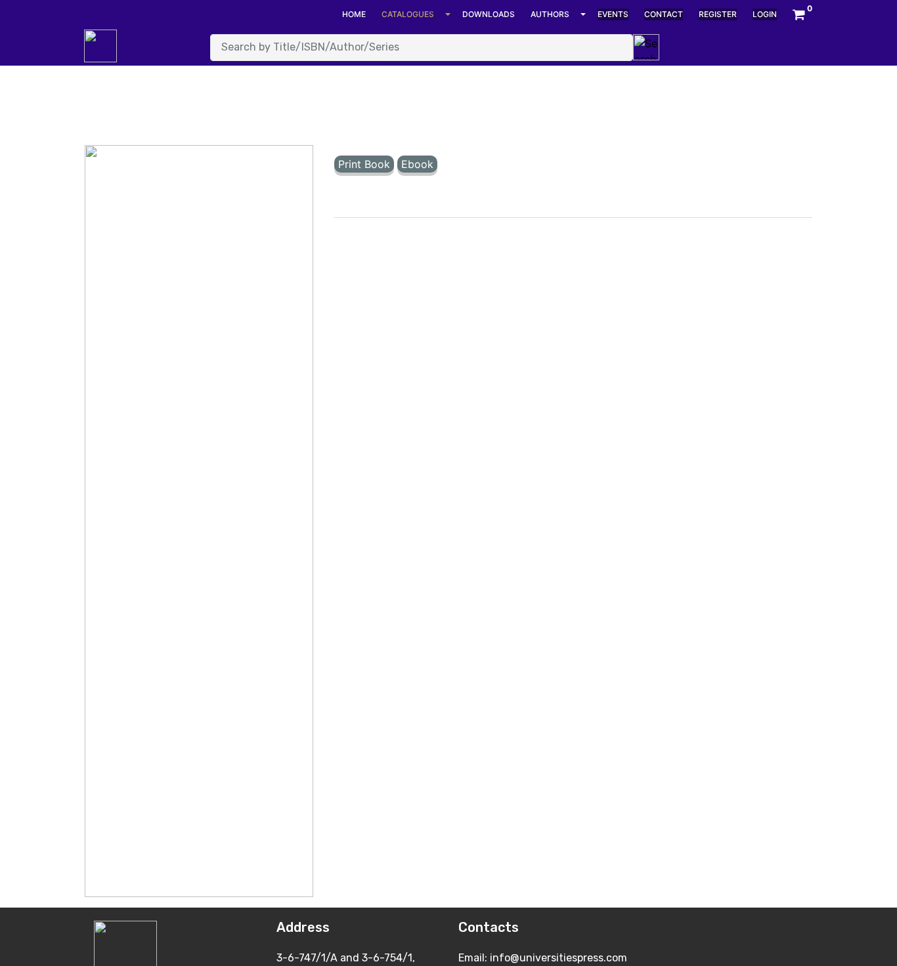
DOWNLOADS (488, 14)
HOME (354, 14)
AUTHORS (550, 14)
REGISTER (718, 14)
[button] (799, 14)
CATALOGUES (408, 14)
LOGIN (765, 14)
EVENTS (613, 14)
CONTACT (663, 14)
